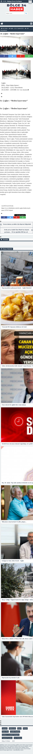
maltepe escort (3, 747)
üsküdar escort (3, 744)
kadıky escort (25, 747)
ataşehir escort (28, 746)
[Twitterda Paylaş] (12, 56)
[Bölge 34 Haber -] (16, 7)
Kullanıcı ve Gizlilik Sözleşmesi (10, 734)
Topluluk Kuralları (7, 738)
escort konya (27, 748)
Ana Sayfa (5, 28)
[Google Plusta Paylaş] (20, 56)
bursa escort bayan (27, 744)
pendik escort (11, 747)
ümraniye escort (4, 748)
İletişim (25, 728)
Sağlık (11, 28)
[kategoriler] (31, 23)
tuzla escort (21, 746)
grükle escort (19, 744)
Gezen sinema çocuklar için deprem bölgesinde (17, 224)
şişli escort (9, 750)
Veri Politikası (18, 738)
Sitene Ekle (5, 731)
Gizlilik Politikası (15, 731)
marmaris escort (19, 748)
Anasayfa (4, 728)
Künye (19, 728)
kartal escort (18, 747)
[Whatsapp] (29, 56)
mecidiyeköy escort (18, 750)
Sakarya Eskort (14, 746)
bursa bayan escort (5, 746)
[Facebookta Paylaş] (4, 56)
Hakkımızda (12, 728)
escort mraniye (11, 744)
